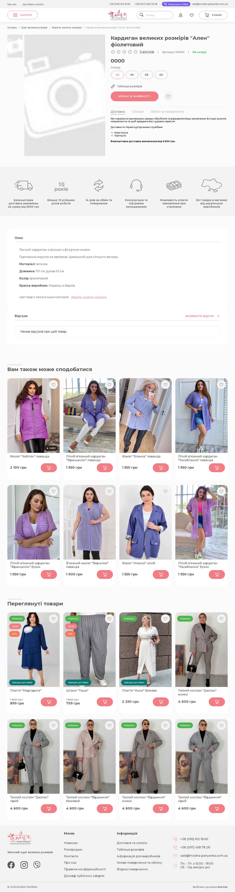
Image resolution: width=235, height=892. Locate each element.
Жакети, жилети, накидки (89, 297)
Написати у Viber (178, 4)
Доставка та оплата (132, 843)
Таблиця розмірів (130, 849)
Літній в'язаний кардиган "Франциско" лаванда (86, 458)
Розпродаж (73, 849)
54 (117, 74)
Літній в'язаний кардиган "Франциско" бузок (30, 565)
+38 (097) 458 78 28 (146, 4)
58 (146, 74)
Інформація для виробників (138, 856)
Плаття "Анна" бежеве (139, 690)
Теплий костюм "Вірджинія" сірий (199, 799)
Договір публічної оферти (84, 876)
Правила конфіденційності (85, 869)
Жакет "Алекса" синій (138, 563)
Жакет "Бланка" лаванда (141, 456)
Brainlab (223, 887)
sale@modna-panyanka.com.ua (210, 4)
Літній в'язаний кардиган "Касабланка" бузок (198, 565)
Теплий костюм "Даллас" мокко (197, 692)
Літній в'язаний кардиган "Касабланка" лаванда (198, 458)
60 (161, 74)
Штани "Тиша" (77, 690)
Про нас (12, 4)
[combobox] (158, 15)
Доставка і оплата (33, 4)
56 (132, 74)
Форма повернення (132, 869)
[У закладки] (168, 96)
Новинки (71, 843)
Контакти (71, 856)
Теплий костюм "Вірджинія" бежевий (87, 799)
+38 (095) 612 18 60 (119, 4)
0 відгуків (147, 52)
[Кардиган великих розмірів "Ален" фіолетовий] (64, 155)
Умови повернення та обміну (139, 862)
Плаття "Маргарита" (25, 690)
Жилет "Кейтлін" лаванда (29, 456)
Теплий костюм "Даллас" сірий (29, 799)
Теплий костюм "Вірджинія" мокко (143, 799)
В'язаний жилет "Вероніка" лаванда (87, 565)
